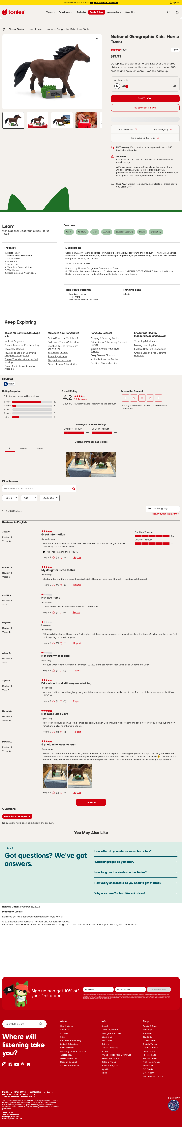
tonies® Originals (14, 341)
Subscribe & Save (145, 107)
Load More (91, 802)
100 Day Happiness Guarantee (116, 1055)
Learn (95, 232)
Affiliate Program (110, 1066)
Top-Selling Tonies (58, 352)
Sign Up (105, 1069)
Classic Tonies (16, 29)
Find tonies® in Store (153, 1076)
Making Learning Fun (145, 345)
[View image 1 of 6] (13, 120)
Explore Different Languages (150, 349)
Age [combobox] (26, 498)
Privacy (5, 1092)
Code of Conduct (68, 1062)
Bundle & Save (96, 12)
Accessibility (66, 1055)
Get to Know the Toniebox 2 (63, 338)
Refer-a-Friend (109, 1062)
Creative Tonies (150, 1048)
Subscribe (147, 1030)
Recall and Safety (110, 1058)
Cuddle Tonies (150, 1044)
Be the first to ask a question (17, 816)
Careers (64, 1033)
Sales (104, 1073)
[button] (125, 398)
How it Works (66, 1026)
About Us (64, 1030)
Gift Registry (149, 1073)
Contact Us (107, 1037)
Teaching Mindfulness (146, 341)
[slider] (149, 86)
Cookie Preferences (69, 1066)
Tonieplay (81, 12)
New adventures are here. (91, 3)
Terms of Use (20, 1092)
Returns (105, 1044)
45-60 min (82, 232)
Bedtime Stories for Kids (104, 363)
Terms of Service (139, 994)
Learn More (126, 187)
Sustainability (36, 1092)
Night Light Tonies (151, 1062)
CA (48, 1092)
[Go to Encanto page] (174, 1104)
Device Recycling (110, 1048)
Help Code (107, 1040)
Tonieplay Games (14, 349)
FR (17, 1094)
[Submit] (42, 1024)
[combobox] (167, 508)
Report (77, 557)
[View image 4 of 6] (86, 120)
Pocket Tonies (149, 1055)
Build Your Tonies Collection (63, 342)
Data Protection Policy (163, 994)
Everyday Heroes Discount (73, 1051)
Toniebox (147, 1033)
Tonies (49, 12)
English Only (156, 232)
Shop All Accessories (59, 360)
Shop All (129, 12)
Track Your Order (110, 1030)
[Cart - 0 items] (177, 12)
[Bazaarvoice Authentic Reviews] (9, 384)
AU (24, 1094)
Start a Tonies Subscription (62, 364)
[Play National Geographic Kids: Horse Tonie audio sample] (117, 86)
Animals (106, 232)
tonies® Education (69, 1044)
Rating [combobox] (8, 498)
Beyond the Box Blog (70, 1040)
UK (3, 1094)
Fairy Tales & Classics (103, 355)
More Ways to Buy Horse (143, 138)
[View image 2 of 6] (38, 120)
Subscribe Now (159, 989)
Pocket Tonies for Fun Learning (22, 345)
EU (31, 1094)
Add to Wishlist (126, 129)
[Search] (168, 12)
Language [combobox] (48, 498)
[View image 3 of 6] (62, 120)
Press (62, 1037)
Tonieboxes (64, 12)
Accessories (113, 12)
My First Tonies (150, 1058)
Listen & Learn (35, 29)
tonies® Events (67, 1048)
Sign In (175, 3)
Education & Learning (124, 232)
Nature (142, 232)
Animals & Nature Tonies (104, 359)
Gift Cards (148, 1069)
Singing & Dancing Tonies (105, 338)
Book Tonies (149, 1051)
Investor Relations (68, 1058)
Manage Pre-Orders (111, 1033)
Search (105, 1026)
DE (10, 1094)
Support (105, 1051)
